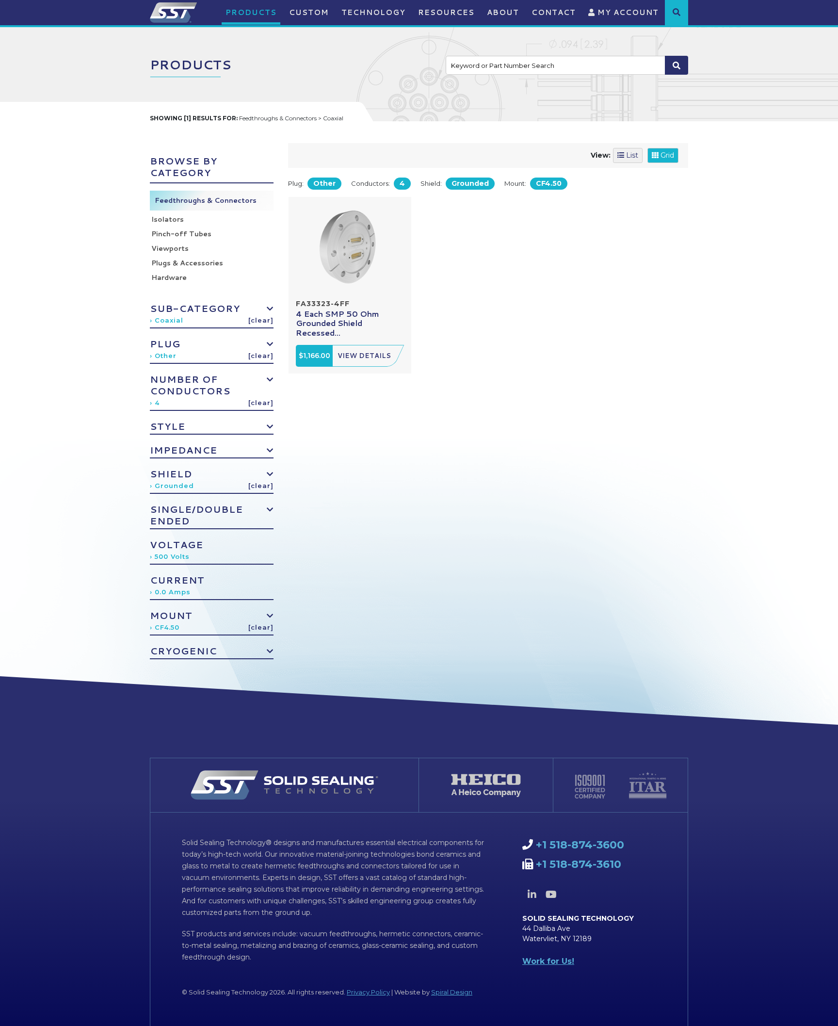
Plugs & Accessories (187, 263)
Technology (373, 12)
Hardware (169, 277)
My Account (627, 12)
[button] (676, 12)
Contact (554, 12)
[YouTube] (551, 894)
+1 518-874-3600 (580, 844)
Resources (446, 12)
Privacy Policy (368, 992)
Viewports (170, 248)
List (631, 155)
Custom (309, 12)
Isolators (167, 219)
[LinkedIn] (532, 894)
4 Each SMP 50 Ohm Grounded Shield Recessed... (337, 323)
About (503, 12)
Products (251, 12)
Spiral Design (451, 992)
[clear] (261, 320)
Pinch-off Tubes (181, 234)
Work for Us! (548, 961)
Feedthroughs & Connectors (206, 200)
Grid (666, 155)
